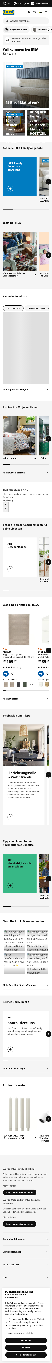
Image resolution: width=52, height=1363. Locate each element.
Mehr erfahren (9, 1185)
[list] (26, 29)
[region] (26, 1324)
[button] (14, 940)
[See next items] (6, 509)
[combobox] (25, 20)
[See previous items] (6, 504)
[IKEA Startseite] (8, 12)
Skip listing (8, 500)
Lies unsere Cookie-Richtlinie (19, 1333)
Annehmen (26, 1340)
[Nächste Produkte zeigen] (49, 29)
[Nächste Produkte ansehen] (48, 182)
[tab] (13, 308)
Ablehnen (26, 1347)
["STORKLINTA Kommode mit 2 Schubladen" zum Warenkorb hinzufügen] (41, 674)
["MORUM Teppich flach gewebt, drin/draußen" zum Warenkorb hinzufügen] (6, 674)
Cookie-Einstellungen (26, 1355)
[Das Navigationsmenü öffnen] (46, 12)
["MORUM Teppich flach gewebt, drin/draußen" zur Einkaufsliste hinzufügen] (13, 674)
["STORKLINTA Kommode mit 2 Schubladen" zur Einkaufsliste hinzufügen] (48, 674)
